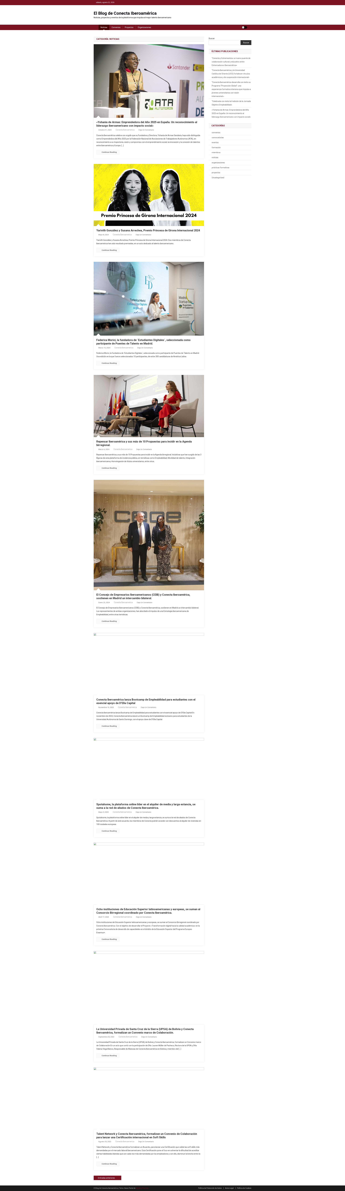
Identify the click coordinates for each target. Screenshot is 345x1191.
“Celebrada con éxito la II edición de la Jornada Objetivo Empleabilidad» (231, 103)
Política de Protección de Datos (210, 1188)
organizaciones (144, 27)
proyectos (129, 27)
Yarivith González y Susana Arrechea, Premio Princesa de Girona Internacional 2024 (148, 230)
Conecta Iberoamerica (125, 130)
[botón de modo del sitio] (244, 27)
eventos (215, 142)
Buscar (212, 38)
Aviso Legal (229, 1188)
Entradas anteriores (106, 1178)
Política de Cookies (244, 1188)
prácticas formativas (220, 168)
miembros (216, 152)
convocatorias (218, 137)
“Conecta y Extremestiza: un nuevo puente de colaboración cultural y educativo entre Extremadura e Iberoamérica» (231, 61)
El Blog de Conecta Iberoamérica (125, 13)
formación (216, 147)
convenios (116, 27)
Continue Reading (109, 152)
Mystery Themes (142, 1188)
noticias (104, 27)
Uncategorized (218, 177)
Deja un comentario (146, 130)
